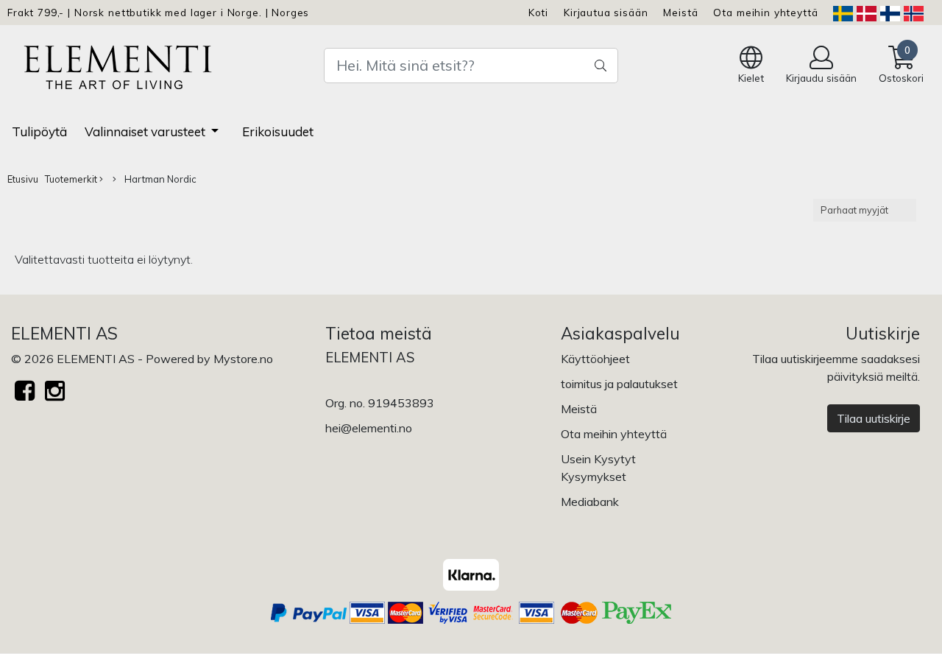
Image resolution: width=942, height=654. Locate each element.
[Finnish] (890, 12)
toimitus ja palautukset (619, 383)
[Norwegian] (914, 12)
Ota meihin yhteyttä (765, 12)
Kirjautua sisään (606, 12)
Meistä (680, 12)
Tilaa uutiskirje (873, 418)
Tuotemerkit (72, 179)
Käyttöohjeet (595, 358)
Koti (538, 12)
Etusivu (22, 179)
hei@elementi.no (368, 428)
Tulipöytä (39, 131)
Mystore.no (243, 358)
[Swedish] (843, 12)
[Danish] (867, 12)
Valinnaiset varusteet (146, 131)
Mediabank (590, 501)
